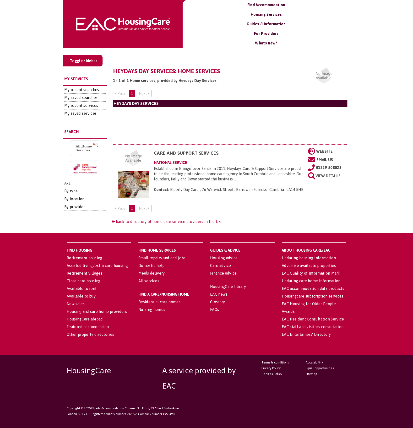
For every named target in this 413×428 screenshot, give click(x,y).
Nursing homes (151, 309)
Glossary (217, 302)
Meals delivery (151, 273)
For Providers (266, 33)
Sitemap (311, 374)
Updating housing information (309, 258)
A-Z (67, 183)
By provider (74, 207)
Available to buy (81, 296)
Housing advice (224, 258)
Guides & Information (266, 24)
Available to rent (82, 288)
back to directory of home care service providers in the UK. (168, 221)
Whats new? (266, 43)
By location (74, 199)
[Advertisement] (230, 125)
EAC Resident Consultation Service (313, 319)
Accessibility (314, 362)
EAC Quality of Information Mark (311, 273)
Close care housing (84, 281)
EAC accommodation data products (313, 288)
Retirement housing (85, 258)
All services (148, 281)
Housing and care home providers (97, 311)
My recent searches (81, 89)
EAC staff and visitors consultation (312, 327)
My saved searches (81, 97)
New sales (76, 304)
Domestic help (151, 265)
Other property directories (90, 334)
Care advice (220, 265)
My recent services (81, 105)
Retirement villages (84, 273)
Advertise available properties (309, 265)
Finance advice (223, 273)
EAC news (219, 294)
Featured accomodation (88, 327)
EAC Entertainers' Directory (306, 334)
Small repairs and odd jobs (161, 258)
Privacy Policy (271, 368)
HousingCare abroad (85, 319)
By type (71, 191)
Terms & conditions (275, 362)
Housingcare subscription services (312, 296)
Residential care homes (159, 302)
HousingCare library (228, 286)
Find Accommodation (266, 5)
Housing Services (266, 14)
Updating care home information (311, 281)
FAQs (214, 309)
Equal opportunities (320, 368)
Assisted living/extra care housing (97, 265)
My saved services (80, 113)
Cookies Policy (271, 374)
